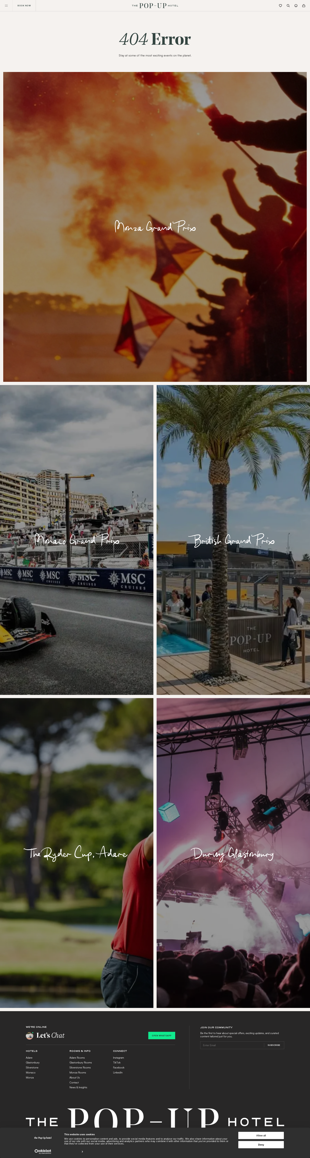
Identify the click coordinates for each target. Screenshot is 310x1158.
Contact (74, 1082)
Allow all (261, 1135)
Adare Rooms (77, 1057)
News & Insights (78, 1087)
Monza (30, 1077)
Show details (71, 1151)
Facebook (118, 1067)
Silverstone (32, 1067)
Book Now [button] (24, 5)
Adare (29, 1057)
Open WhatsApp (161, 1035)
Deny (261, 1144)
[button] (6, 5)
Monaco (31, 1072)
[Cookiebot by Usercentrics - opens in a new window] (43, 1151)
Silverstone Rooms (80, 1067)
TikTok (116, 1062)
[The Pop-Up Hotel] (155, 5)
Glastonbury (33, 1062)
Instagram (118, 1057)
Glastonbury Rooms (80, 1062)
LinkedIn (118, 1072)
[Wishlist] (280, 6)
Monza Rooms (77, 1072)
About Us (74, 1077)
